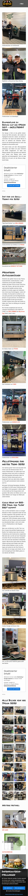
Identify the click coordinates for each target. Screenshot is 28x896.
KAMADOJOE (16, 422)
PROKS (22, 244)
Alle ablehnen (8, 888)
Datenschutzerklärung (10, 182)
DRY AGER (5, 830)
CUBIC (14, 384)
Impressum (20, 894)
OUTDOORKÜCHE (7, 852)
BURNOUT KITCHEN (16, 266)
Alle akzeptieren (19, 888)
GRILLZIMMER (19, 223)
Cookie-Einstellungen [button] (13, 891)
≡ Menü (21, 4)
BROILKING (15, 457)
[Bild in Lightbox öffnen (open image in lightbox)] (14, 28)
